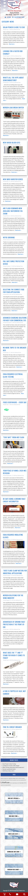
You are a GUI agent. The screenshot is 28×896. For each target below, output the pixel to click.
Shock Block (22, 782)
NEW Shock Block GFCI (11, 142)
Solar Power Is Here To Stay (14, 27)
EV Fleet (10, 780)
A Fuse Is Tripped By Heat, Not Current (14, 692)
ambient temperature (5, 778)
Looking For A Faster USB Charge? (12, 52)
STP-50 (25, 782)
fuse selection (21, 780)
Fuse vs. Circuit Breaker (12, 727)
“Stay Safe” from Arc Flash (13, 437)
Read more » (12, 44)
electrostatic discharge (5, 780)
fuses (18, 780)
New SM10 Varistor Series (13, 179)
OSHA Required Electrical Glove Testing (13, 375)
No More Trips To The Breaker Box (14, 349)
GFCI (25, 780)
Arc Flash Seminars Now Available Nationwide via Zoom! (13, 211)
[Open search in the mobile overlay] (24, 893)
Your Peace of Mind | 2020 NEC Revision (14, 472)
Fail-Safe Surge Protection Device (13, 262)
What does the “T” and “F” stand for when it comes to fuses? (14, 655)
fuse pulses (14, 780)
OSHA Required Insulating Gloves (13, 536)
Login (9, 17)
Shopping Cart (19, 17)
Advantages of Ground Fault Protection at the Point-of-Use (14, 624)
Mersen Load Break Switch (13, 107)
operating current (16, 782)
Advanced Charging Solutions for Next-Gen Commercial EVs (14, 319)
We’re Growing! (9, 237)
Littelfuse (5, 782)
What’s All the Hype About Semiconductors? (13, 79)
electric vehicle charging (20, 778)
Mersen (11, 782)
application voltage (12, 778)
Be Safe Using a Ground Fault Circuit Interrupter (14, 500)
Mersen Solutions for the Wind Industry (13, 596)
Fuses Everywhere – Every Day (14, 402)
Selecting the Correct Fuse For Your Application (13, 291)
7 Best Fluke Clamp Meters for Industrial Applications (15, 572)
